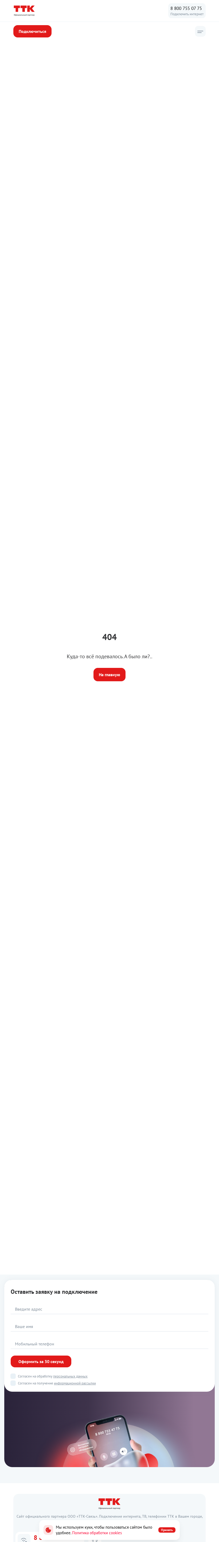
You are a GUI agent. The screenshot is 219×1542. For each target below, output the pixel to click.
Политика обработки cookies (97, 1532)
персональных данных (70, 1376)
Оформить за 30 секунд (41, 1361)
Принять (167, 1530)
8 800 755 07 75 (186, 8)
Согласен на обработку (53, 1376)
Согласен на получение (57, 1383)
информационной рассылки (75, 1383)
